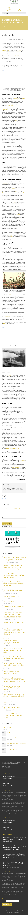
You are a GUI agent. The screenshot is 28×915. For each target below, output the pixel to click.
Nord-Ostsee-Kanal (6, 40)
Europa (3, 476)
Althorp (9, 732)
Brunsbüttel (4, 50)
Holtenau (19, 50)
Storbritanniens (5, 298)
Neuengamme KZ (12, 749)
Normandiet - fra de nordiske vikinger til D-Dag (12, 708)
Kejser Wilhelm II (10, 294)
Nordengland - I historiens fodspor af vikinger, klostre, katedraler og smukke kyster (14, 559)
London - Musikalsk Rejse (11, 596)
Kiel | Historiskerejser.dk (10, 506)
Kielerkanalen (8, 35)
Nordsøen (12, 48)
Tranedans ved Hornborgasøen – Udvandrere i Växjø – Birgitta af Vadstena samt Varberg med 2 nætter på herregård (14, 631)
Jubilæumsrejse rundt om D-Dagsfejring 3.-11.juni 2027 (12, 672)
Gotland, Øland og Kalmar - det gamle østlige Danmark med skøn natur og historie (13, 664)
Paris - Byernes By (8, 601)
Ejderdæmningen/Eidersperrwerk (12, 448)
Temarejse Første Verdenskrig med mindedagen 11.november (13, 607)
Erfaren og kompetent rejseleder (9, 781)
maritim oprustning (18, 39)
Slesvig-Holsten (18, 55)
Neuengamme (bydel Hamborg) (16, 743)
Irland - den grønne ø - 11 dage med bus (14, 701)
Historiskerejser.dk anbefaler (8, 785)
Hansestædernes (5, 192)
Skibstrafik (15, 40)
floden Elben (10, 105)
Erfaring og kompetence (8, 778)
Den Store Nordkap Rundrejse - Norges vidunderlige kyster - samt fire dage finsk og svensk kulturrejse (14, 679)
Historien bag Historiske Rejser (9, 776)
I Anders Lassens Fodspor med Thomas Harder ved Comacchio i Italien (13, 650)
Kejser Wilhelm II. (13, 258)
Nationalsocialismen (13, 738)
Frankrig (5, 323)
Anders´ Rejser (6, 783)
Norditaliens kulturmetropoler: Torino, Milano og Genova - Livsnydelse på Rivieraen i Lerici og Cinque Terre (13, 641)
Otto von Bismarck (11, 211)
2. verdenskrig (9, 375)
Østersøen (18, 48)
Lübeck (22, 192)
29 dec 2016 (5, 38)
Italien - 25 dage (6, 727)
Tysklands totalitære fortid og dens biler (13, 623)
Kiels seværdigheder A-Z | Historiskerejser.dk (15, 508)
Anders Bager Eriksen (14, 38)
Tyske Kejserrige (15, 467)
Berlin (13, 247)
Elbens (9, 50)
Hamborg (10, 235)
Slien (12, 185)
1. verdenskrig (7, 316)
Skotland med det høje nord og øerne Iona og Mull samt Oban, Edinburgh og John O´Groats (14, 575)
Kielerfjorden (18, 51)
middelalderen (18, 191)
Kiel (3, 39)
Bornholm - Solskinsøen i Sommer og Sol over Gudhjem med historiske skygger (14, 715)
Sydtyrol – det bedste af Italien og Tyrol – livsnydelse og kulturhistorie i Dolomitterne (14, 583)
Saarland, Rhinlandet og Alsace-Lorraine (13, 591)
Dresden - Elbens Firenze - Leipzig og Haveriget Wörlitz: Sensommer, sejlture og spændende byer (13, 567)
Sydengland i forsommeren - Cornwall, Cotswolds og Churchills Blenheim (13, 687)
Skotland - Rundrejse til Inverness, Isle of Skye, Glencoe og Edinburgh (13, 695)
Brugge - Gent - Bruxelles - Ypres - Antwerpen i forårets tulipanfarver (14, 657)
